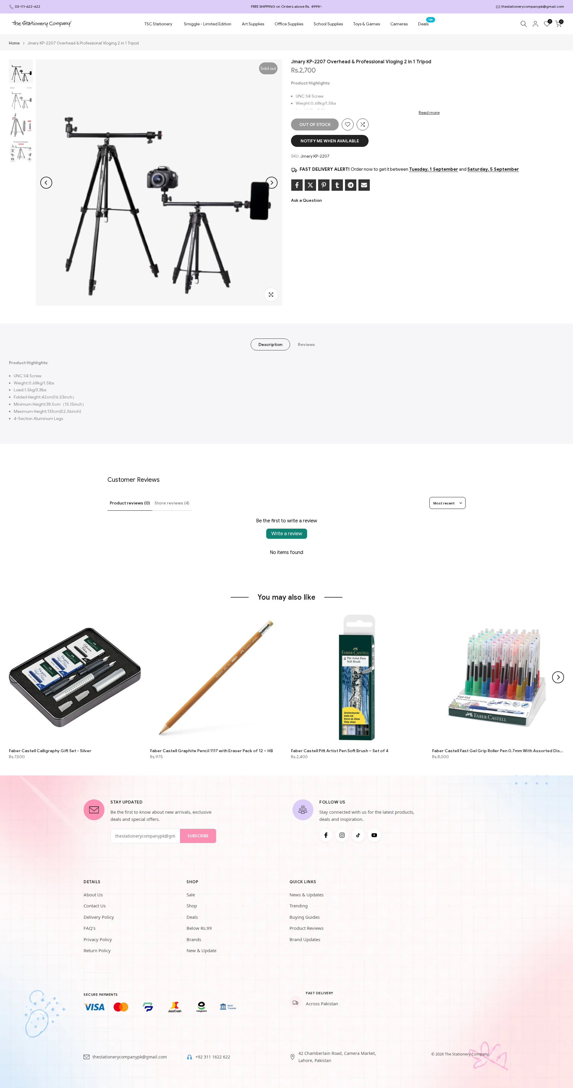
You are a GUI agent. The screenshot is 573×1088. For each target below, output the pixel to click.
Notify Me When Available (330, 141)
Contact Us (95, 906)
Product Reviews (306, 928)
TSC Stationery (158, 24)
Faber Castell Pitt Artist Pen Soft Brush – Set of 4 (339, 750)
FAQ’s (90, 928)
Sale (191, 895)
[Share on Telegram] (351, 185)
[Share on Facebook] (297, 185)
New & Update (201, 950)
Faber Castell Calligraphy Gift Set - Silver (50, 750)
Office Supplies (289, 24)
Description (270, 344)
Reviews (306, 344)
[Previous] (46, 183)
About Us (93, 895)
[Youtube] (374, 835)
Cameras (399, 24)
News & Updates (306, 895)
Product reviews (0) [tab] (130, 503)
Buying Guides (304, 917)
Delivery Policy (99, 917)
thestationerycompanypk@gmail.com (532, 6)
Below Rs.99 (199, 928)
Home (14, 43)
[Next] (272, 183)
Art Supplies (253, 24)
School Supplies (328, 24)
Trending (298, 906)
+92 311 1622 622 (212, 1057)
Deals (425, 23)
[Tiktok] (358, 835)
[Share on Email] (364, 185)
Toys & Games (366, 24)
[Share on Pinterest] (324, 185)
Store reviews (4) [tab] (172, 503)
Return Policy (97, 950)
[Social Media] (325, 835)
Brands (194, 939)
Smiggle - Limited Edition (207, 24)
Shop (192, 906)
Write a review (286, 534)
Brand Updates (304, 939)
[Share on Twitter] (310, 185)
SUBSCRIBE (198, 835)
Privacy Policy (98, 939)
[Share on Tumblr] (337, 185)
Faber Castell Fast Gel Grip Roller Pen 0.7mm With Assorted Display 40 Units (498, 750)
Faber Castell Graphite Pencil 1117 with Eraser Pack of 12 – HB (211, 750)
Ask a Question (306, 200)
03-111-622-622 (27, 6)
